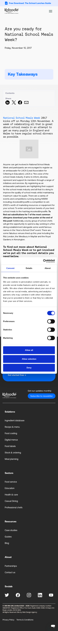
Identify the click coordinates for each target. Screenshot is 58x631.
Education (9, 488)
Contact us (10, 572)
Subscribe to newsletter (41, 396)
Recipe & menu (12, 427)
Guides (8, 536)
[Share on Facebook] (20, 104)
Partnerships (11, 566)
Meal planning (11, 459)
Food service (11, 482)
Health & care (11, 494)
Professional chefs (13, 507)
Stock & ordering (13, 452)
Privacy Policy (8, 620)
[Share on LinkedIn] (7, 104)
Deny (29, 367)
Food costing (11, 433)
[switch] (51, 321)
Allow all (29, 350)
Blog (7, 543)
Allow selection (29, 359)
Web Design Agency (29, 612)
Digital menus (11, 440)
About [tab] (48, 268)
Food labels (10, 446)
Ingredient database (14, 420)
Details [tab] (29, 268)
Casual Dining (11, 501)
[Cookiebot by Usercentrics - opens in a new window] (43, 261)
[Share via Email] (26, 104)
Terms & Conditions (24, 620)
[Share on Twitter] (14, 104)
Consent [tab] (10, 268)
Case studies (11, 530)
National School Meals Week (21, 117)
